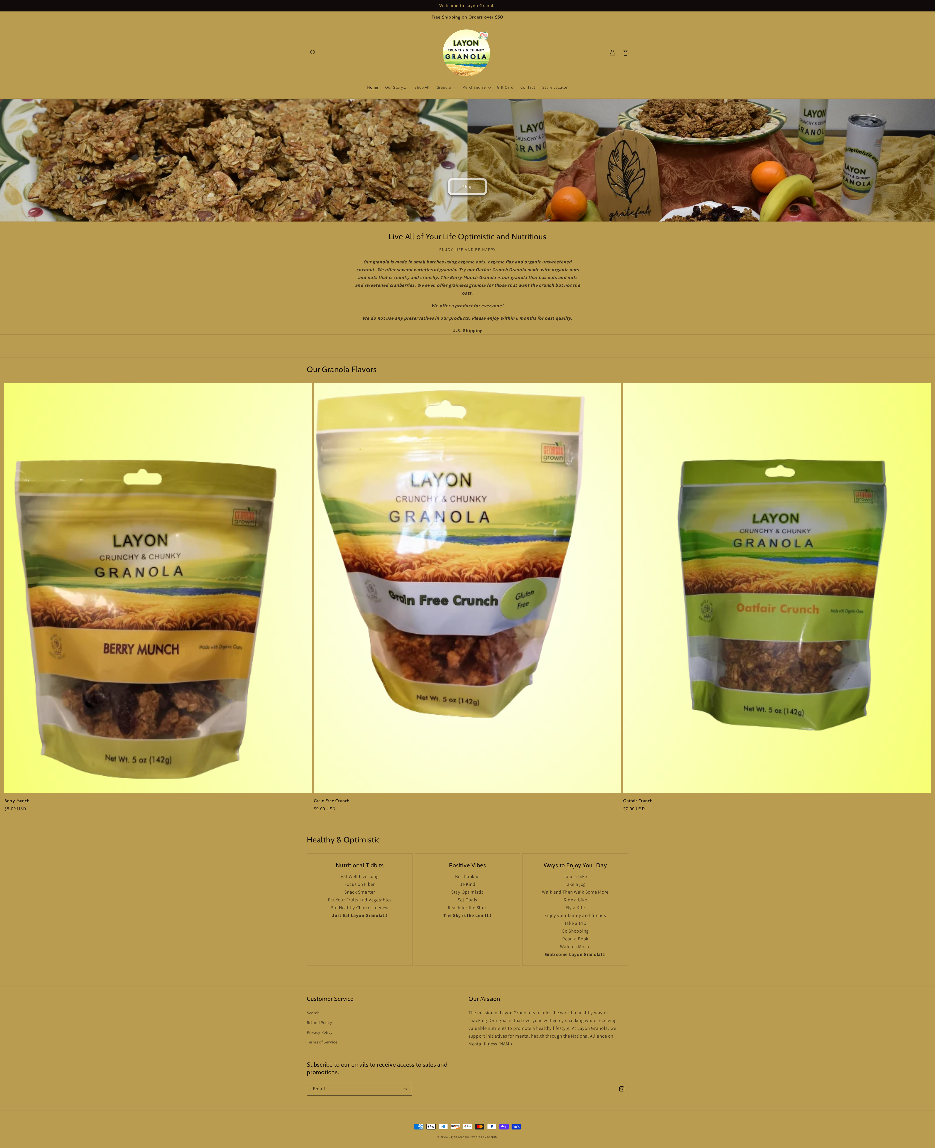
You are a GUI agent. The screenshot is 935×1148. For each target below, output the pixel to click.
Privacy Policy (320, 1032)
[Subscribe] (405, 1089)
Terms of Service (322, 1042)
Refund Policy (319, 1022)
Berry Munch (17, 800)
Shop (467, 186)
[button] (313, 52)
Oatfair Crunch (638, 800)
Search (313, 1012)
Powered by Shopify (484, 1136)
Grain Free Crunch (332, 800)
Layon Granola (459, 1136)
